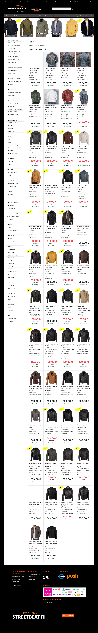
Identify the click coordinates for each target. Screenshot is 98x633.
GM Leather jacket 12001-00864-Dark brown (35, 267)
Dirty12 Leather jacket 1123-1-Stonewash (82, 107)
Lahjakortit (78, 15)
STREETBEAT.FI (49, 602)
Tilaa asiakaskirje (75, 2)
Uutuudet (38, 15)
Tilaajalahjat (67, 15)
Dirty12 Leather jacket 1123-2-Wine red (67, 107)
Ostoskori (89, 15)
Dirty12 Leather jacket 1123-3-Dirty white (51, 107)
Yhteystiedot (15, 581)
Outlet (57, 15)
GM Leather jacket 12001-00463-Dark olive (35, 148)
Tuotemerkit (27, 15)
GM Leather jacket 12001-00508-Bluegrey (83, 187)
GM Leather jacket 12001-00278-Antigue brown (67, 148)
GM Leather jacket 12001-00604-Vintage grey (35, 425)
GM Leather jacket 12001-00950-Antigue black (83, 388)
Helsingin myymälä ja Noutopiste (18, 572)
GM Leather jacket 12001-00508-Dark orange (35, 228)
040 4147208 (17, 579)
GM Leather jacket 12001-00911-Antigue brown (83, 267)
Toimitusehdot (59, 2)
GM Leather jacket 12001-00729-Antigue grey (35, 543)
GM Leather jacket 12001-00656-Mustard (51, 388)
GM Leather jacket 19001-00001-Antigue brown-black (83, 425)
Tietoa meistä (16, 585)
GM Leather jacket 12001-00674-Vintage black (67, 465)
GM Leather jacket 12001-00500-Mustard (51, 267)
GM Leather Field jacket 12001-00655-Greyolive (51, 465)
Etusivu (8, 15)
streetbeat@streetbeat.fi (33, 574)
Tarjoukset (48, 15)
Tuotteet (16, 15)
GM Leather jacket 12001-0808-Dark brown (67, 228)
